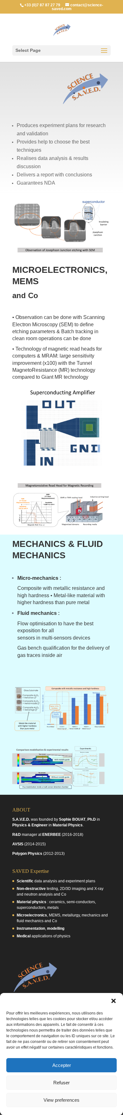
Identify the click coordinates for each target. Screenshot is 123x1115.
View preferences (61, 1100)
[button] (113, 1001)
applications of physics (43, 936)
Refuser (61, 1082)
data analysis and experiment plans (56, 881)
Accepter (61, 1065)
